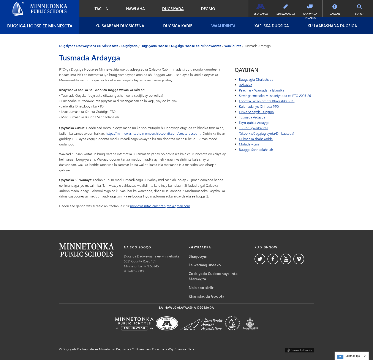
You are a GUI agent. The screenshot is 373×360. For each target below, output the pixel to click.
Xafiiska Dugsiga (271, 25)
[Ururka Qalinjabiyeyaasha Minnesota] (201, 333)
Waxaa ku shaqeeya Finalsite (299, 349)
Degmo (208, 8)
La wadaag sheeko (205, 265)
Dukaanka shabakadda (256, 138)
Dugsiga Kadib (178, 25)
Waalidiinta (223, 25)
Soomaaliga (353, 356)
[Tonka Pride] (167, 333)
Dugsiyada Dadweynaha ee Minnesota (88, 45)
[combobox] (352, 356)
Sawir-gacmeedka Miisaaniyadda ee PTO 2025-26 (275, 95)
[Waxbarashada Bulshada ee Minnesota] (232, 333)
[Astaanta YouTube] (285, 259)
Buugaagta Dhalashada (256, 79)
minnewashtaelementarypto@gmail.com (160, 205)
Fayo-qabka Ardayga (254, 122)
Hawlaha (135, 8)
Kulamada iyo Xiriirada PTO (259, 106)
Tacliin (102, 8)
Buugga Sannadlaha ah (256, 149)
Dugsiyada (173, 8)
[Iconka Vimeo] (298, 259)
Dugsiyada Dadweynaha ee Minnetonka (32, 3)
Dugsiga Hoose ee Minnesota (39, 25)
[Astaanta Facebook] (272, 259)
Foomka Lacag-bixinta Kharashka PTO (266, 100)
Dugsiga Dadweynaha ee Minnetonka (151, 256)
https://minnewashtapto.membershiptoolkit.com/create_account (153, 133)
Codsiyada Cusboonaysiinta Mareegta (213, 276)
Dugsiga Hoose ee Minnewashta (196, 45)
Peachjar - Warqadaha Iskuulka (261, 90)
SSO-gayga (261, 14)
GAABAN (335, 14)
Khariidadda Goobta (206, 296)
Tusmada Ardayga (252, 117)
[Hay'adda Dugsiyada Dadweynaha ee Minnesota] (134, 333)
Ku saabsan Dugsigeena (119, 25)
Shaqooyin (198, 256)
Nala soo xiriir (201, 287)
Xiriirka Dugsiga (86, 250)
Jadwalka (245, 84)
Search (363, 14)
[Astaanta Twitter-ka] (259, 259)
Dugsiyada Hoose (154, 45)
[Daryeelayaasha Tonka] (250, 333)
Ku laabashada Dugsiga (332, 25)
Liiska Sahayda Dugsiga (256, 111)
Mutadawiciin (249, 144)
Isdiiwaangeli (285, 14)
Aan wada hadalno (310, 16)
